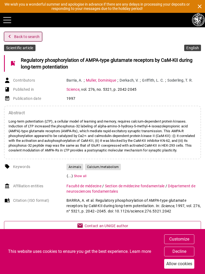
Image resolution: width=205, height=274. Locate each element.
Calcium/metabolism (103, 167)
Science (73, 89)
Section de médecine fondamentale (135, 186)
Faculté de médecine (84, 186)
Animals (75, 167)
